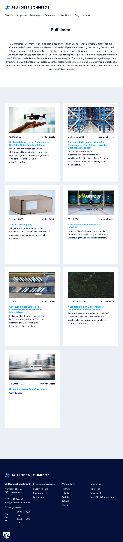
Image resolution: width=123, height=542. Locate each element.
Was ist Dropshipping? (21, 224)
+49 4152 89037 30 (14, 499)
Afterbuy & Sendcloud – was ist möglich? (85, 226)
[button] (6, 535)
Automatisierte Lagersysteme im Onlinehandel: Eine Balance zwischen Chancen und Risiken (88, 145)
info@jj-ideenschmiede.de (17, 502)
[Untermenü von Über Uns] (70, 15)
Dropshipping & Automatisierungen (28, 389)
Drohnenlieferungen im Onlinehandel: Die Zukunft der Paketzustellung (29, 143)
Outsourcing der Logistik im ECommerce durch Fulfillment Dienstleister (25, 309)
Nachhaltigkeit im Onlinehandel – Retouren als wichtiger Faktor (86, 308)
